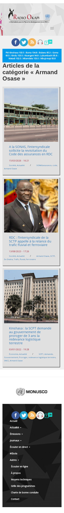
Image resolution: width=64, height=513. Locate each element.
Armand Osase (10, 168)
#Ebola (13, 453)
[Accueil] (29, 15)
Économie (13, 354)
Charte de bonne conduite (25, 492)
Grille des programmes (23, 485)
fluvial (22, 259)
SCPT (41, 354)
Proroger (23, 357)
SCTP (52, 256)
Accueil (13, 420)
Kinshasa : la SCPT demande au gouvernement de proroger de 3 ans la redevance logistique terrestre (30, 335)
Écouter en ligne (19, 466)
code (55, 165)
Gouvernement (11, 357)
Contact (15, 498)
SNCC (6, 360)
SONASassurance (44, 165)
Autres (13, 459)
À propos (16, 472)
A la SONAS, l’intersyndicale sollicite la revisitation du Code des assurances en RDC (31, 150)
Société (12, 165)
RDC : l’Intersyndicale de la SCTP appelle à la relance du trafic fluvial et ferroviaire (30, 241)
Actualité (21, 165)
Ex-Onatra (8, 259)
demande (48, 354)
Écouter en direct (19, 446)
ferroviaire (31, 259)
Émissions (15, 433)
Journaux (15, 440)
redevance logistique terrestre (42, 357)
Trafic (16, 259)
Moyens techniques (21, 479)
